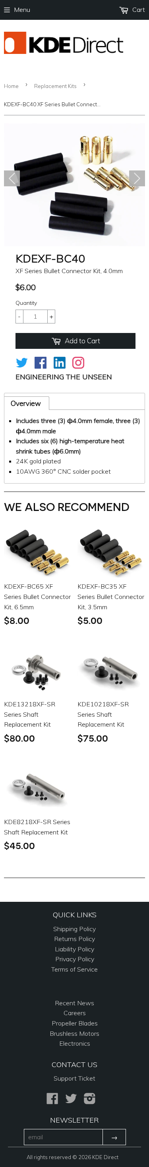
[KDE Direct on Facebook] (52, 1101)
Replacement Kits (55, 86)
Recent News (74, 1003)
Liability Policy (74, 949)
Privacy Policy (74, 959)
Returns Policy (74, 939)
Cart (138, 9)
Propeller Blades (75, 1023)
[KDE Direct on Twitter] (71, 1101)
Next (137, 178)
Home (11, 86)
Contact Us (74, 1064)
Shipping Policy (74, 929)
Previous (12, 178)
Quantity (26, 302)
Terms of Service (74, 969)
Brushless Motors (74, 1033)
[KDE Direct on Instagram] (90, 1101)
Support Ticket (74, 1078)
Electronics (74, 1043)
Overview (26, 403)
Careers (75, 1013)
